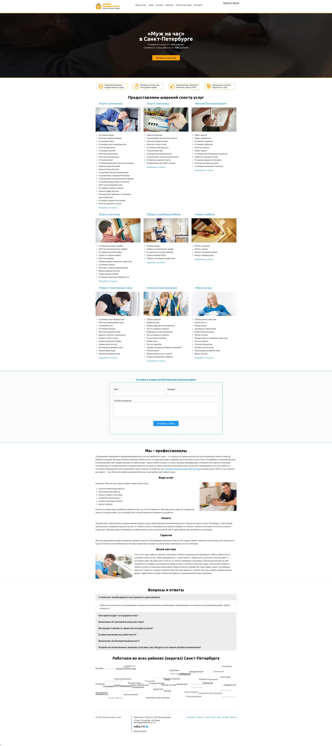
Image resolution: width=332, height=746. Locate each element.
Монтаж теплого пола (157, 144)
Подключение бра (155, 150)
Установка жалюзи (107, 328)
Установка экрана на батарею (208, 160)
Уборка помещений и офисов (160, 356)
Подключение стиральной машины (114, 175)
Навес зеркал (201, 150)
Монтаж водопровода (109, 156)
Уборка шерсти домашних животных (211, 338)
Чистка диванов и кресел (158, 328)
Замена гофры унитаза (109, 191)
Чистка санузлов (154, 344)
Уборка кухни (201, 325)
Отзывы (159, 5)
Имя (116, 389)
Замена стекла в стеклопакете (112, 335)
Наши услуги (140, 5)
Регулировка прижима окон (111, 347)
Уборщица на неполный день (159, 331)
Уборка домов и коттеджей (159, 353)
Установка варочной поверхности (114, 277)
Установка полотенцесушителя (112, 144)
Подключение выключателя (159, 153)
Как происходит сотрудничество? (118, 615)
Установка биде (106, 160)
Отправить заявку (166, 423)
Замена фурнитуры (107, 350)
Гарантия (169, 5)
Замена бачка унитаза (108, 169)
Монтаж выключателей (157, 141)
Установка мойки (106, 141)
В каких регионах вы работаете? (117, 634)
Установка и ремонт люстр (159, 160)
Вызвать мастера (166, 57)
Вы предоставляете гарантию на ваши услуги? (126, 628)
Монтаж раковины (107, 147)
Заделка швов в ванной (109, 166)
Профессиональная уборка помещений (164, 347)
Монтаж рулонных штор (109, 331)
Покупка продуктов (203, 344)
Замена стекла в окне (108, 338)
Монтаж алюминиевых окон (111, 322)
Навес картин (201, 135)
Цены (151, 5)
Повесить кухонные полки (206, 156)
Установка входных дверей (111, 246)
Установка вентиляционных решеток (211, 153)
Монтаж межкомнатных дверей (113, 249)
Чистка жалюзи (201, 341)
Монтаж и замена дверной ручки (113, 267)
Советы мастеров (183, 5)
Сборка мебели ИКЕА (156, 255)
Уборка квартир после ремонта (161, 325)
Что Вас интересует (124, 400)
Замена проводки (154, 135)
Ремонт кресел (201, 249)
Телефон (171, 389)
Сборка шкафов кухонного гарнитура (115, 261)
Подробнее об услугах (108, 207)
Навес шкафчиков (203, 138)
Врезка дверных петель (109, 270)
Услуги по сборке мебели (110, 255)
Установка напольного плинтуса (209, 166)
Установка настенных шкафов (160, 252)
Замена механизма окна (109, 353)
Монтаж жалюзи (202, 147)
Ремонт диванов (202, 246)
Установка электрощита (157, 147)
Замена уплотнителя (108, 344)
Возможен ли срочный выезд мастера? (121, 621)
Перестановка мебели (109, 274)
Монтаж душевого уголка (110, 203)
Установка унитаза (107, 150)
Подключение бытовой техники (161, 163)
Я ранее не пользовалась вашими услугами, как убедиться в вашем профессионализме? (150, 647)
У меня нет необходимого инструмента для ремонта (129, 597)
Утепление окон (106, 325)
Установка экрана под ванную (112, 200)
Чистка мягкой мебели (156, 338)
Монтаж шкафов (106, 258)
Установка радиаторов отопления (114, 181)
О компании (191, 717)
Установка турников (204, 141)
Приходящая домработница (207, 350)
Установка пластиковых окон (112, 319)
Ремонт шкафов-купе (204, 255)
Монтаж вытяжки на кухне (206, 163)
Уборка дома (152, 350)
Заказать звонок (231, 3)
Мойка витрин (153, 322)
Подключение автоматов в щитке (162, 138)
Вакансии (200, 717)
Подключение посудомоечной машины (116, 178)
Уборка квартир (154, 319)
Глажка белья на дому (204, 331)
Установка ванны (106, 135)
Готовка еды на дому (204, 347)
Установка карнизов (204, 144)
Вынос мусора (201, 353)
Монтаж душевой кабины (110, 138)
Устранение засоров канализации (113, 172)
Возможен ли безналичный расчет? (119, 641)
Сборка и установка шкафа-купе (161, 258)
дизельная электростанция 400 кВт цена (182, 468)
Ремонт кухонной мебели (206, 252)
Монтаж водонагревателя (110, 185)
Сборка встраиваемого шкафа (160, 249)
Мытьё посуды (201, 335)
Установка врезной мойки (110, 252)
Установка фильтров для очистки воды (116, 163)
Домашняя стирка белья (205, 328)
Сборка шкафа (153, 246)
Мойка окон (152, 341)
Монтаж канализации (108, 153)
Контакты (198, 5)
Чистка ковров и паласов (158, 335)
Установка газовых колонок (111, 188)
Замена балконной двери (110, 341)
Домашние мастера (107, 6)
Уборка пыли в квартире (205, 319)
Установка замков (107, 264)
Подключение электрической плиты (163, 156)
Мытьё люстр (201, 322)
